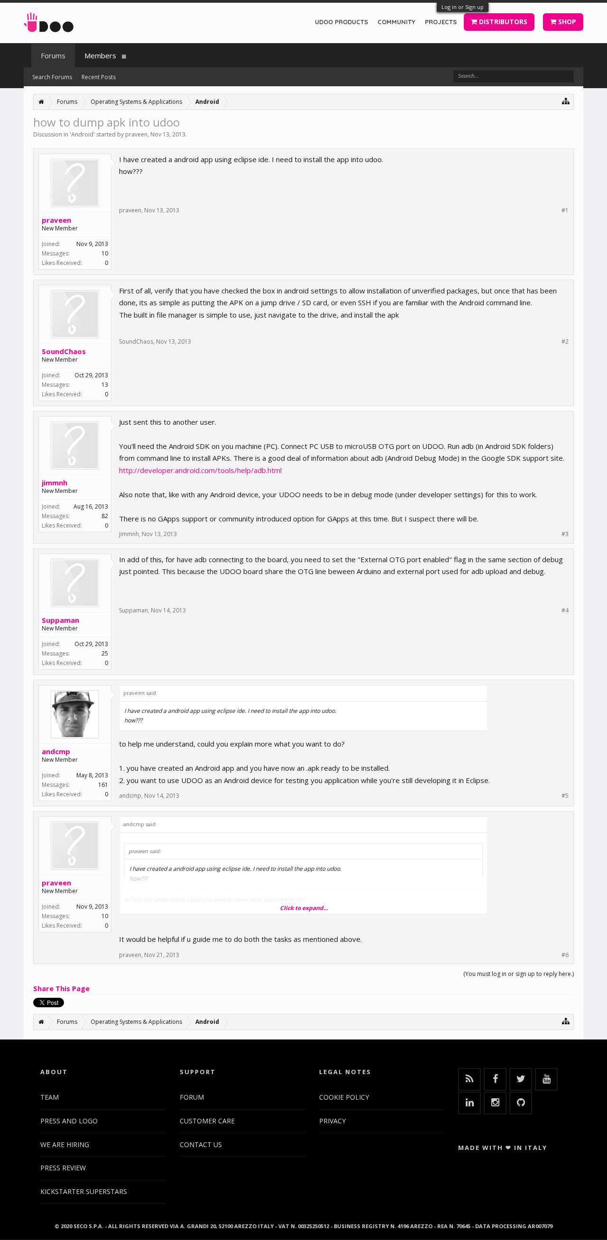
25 (104, 653)
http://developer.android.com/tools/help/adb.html (200, 470)
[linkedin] (469, 1103)
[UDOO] (49, 20)
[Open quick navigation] (566, 100)
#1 (565, 210)
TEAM (49, 1097)
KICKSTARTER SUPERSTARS (83, 1191)
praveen (136, 134)
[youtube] (546, 1079)
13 (104, 385)
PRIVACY (332, 1120)
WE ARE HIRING (64, 1144)
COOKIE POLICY (344, 1097)
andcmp (56, 751)
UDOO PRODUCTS (341, 22)
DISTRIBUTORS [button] (502, 21)
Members (100, 55)
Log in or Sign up (462, 6)
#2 (565, 342)
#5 (565, 796)
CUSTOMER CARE (207, 1120)
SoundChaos (64, 351)
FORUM (192, 1097)
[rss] (469, 1079)
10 (104, 253)
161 (103, 785)
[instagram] (495, 1103)
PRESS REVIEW (63, 1167)
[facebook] (495, 1079)
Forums (53, 55)
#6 (565, 955)
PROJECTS (441, 22)
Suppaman (60, 620)
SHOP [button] (566, 21)
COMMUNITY (396, 22)
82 (104, 516)
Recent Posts (99, 77)
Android (82, 134)
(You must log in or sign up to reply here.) (518, 974)
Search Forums (52, 77)
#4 (565, 610)
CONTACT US (201, 1144)
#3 (565, 534)
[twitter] (520, 1079)
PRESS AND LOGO (69, 1120)
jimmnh (54, 482)
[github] (520, 1103)
